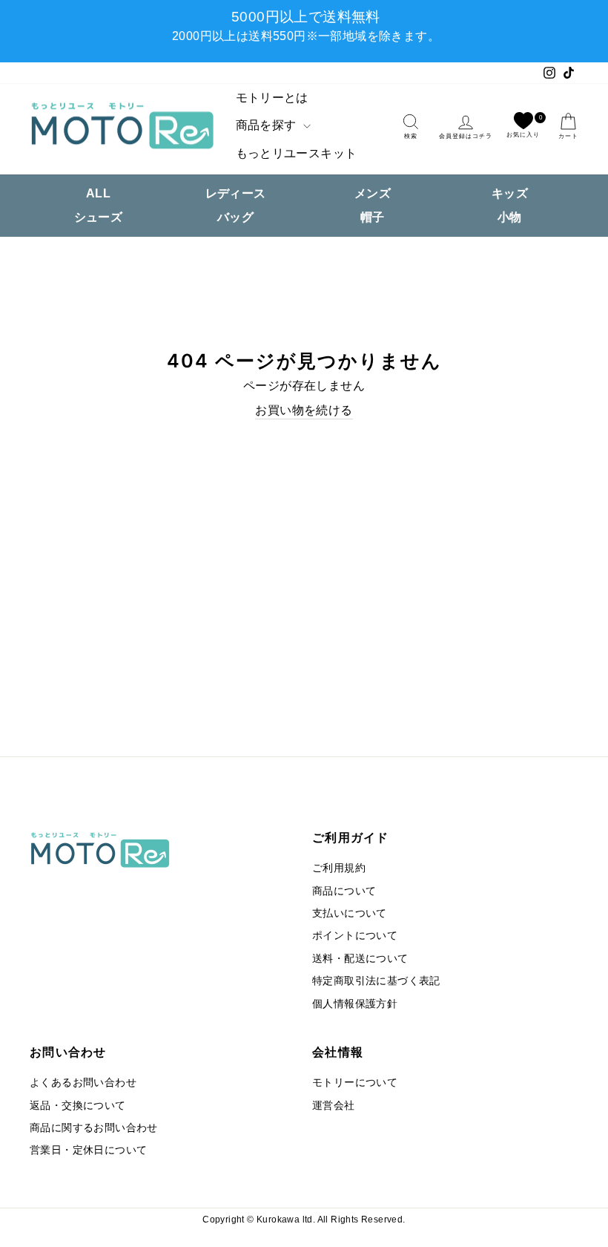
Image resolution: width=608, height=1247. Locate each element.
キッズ (510, 193)
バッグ (235, 217)
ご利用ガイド (350, 837)
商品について (344, 891)
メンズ (372, 193)
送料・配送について (360, 958)
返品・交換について (78, 1105)
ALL (98, 193)
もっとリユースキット (296, 153)
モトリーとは (272, 97)
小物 (510, 217)
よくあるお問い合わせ (83, 1082)
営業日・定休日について (88, 1150)
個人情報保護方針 (354, 1003)
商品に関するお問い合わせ (94, 1127)
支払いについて (349, 913)
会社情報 (337, 1051)
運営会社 (333, 1105)
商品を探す (268, 125)
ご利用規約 (339, 868)
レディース (235, 193)
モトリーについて (354, 1082)
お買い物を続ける (303, 410)
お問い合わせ (68, 1051)
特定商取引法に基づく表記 (376, 980)
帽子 (372, 217)
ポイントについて (354, 935)
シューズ (98, 217)
